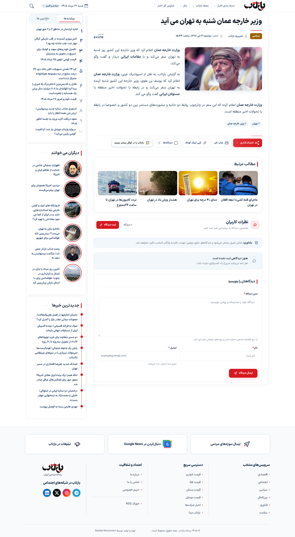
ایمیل (173, 348)
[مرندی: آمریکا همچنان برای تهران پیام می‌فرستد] (73, 189)
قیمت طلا (195, 482)
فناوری (264, 505)
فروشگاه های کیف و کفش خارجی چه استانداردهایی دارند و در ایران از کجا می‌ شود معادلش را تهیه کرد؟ (46, 212)
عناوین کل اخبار (165, 6)
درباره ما (134, 475)
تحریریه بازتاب (235, 36)
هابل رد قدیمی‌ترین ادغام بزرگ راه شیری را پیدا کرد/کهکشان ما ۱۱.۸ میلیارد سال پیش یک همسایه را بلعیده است (54, 88)
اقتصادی (263, 475)
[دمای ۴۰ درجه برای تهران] (198, 183)
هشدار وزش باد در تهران (162, 200)
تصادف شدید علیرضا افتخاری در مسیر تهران (57, 366)
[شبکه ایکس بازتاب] (57, 493)
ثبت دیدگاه (110, 225)
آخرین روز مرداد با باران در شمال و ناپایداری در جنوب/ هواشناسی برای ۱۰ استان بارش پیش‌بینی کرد (46, 276)
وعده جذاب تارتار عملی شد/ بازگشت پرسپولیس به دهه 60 (46, 253)
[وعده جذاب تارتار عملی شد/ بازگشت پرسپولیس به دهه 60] (73, 253)
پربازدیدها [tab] (69, 19)
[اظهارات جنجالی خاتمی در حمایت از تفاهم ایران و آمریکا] (73, 169)
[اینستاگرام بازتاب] (67, 493)
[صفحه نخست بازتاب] (53, 468)
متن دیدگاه (250, 294)
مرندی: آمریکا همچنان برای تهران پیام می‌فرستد (45, 188)
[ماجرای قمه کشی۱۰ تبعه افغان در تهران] (238, 183)
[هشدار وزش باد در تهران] (157, 183)
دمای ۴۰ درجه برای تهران (202, 200)
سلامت (263, 513)
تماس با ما (133, 482)
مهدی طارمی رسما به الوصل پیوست (58, 407)
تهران (255, 124)
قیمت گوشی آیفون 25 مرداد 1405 (58, 60)
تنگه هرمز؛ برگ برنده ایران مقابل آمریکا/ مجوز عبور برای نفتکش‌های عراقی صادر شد (56, 380)
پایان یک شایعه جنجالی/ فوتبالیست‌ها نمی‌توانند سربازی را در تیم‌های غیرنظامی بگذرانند (56, 353)
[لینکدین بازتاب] (47, 493)
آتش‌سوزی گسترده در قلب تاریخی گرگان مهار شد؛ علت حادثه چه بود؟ (56, 41)
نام (254, 348)
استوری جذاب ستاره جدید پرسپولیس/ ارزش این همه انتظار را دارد (56, 111)
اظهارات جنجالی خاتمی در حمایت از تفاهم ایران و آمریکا (46, 170)
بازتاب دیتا (194, 513)
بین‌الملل (263, 497)
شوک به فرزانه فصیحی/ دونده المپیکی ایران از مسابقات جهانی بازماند (57, 328)
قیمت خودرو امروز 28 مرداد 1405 (58, 99)
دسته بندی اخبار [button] (226, 6)
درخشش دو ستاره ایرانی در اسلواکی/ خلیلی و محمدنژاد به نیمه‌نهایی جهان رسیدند (57, 395)
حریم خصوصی (131, 490)
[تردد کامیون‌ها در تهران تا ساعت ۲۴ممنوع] (117, 183)
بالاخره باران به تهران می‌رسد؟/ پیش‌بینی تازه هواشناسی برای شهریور (47, 233)
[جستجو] (31, 6)
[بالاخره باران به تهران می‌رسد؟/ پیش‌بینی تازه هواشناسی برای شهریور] (73, 233)
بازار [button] (185, 6)
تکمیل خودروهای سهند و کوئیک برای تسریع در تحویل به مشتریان (56, 51)
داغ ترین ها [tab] (43, 19)
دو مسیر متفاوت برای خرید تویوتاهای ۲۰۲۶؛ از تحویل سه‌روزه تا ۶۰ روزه (57, 339)
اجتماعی (263, 482)
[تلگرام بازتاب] (76, 493)
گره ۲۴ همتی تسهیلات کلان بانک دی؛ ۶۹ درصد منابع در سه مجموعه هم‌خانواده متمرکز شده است (54, 74)
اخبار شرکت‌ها (192, 505)
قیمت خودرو (193, 475)
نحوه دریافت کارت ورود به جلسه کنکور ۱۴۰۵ (56, 121)
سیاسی (263, 490)
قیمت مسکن (193, 490)
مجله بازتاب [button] (202, 6)
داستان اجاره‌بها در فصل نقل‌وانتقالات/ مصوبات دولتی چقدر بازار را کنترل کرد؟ (57, 317)
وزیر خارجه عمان (235, 124)
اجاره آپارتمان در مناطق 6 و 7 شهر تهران (57, 29)
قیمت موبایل (193, 497)
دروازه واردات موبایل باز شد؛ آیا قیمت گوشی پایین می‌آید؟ (56, 132)
